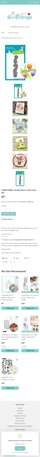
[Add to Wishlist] (17, 277)
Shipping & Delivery (20, 416)
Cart (37, 2)
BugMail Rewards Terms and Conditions (20, 426)
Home (3, 32)
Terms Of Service (20, 423)
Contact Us (20, 410)
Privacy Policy (20, 421)
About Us (20, 413)
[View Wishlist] (30, 2)
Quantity (3, 206)
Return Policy (20, 418)
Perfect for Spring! (13, 32)
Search (20, 408)
